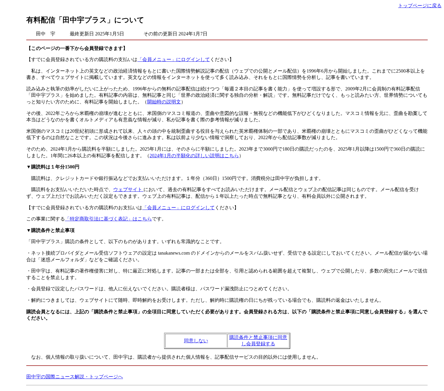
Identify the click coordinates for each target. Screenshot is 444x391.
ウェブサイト (128, 189)
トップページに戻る (420, 5)
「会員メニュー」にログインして (173, 59)
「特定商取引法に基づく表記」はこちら (108, 218)
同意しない (196, 340)
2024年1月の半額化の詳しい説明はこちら (194, 155)
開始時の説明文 (164, 101)
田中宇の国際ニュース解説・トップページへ (74, 376)
